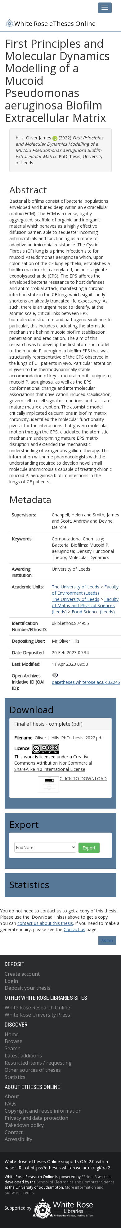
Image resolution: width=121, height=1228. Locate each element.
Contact (14, 1132)
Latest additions (23, 1055)
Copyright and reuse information (43, 1110)
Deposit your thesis (27, 987)
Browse (13, 1041)
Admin (107, 940)
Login (11, 981)
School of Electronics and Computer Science (75, 1181)
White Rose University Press (37, 1014)
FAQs (10, 1103)
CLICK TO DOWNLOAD (83, 778)
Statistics (15, 1077)
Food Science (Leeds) (93, 612)
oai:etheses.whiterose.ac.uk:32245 (86, 682)
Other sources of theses (33, 1069)
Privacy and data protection (36, 1117)
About (12, 1096)
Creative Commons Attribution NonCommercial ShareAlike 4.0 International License (53, 763)
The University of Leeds (75, 587)
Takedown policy (24, 1125)
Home (12, 1034)
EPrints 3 (89, 1176)
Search (12, 1048)
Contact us (74, 929)
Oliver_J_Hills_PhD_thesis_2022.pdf (69, 738)
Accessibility (18, 1139)
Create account (22, 973)
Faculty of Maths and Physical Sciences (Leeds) (85, 605)
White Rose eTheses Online (55, 23)
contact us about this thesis (45, 923)
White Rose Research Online (37, 1007)
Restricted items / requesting (38, 1062)
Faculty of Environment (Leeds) (85, 590)
